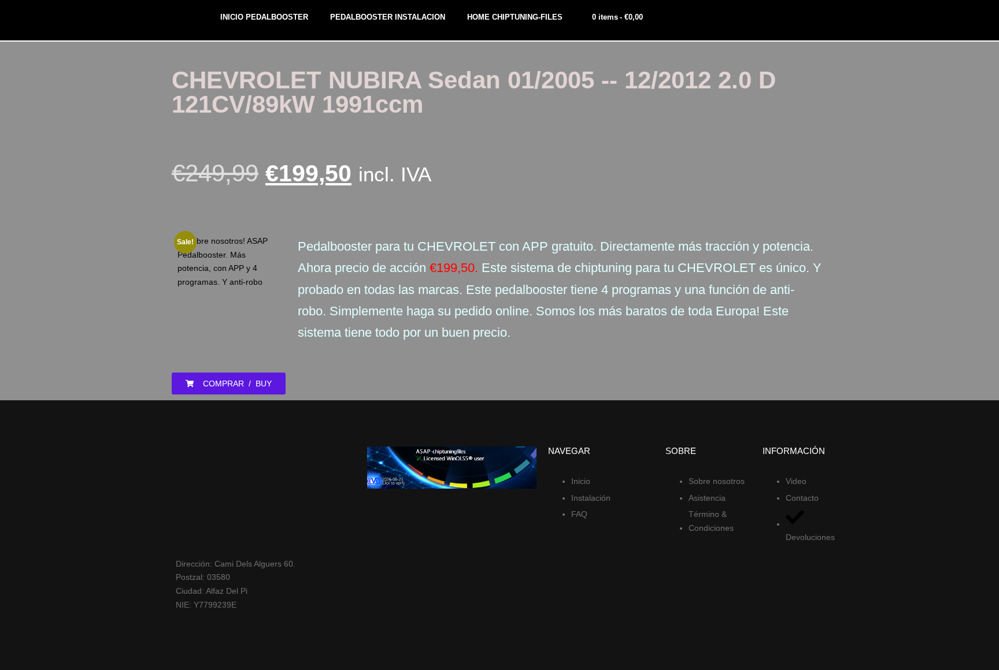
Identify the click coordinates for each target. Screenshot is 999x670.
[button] (229, 383)
